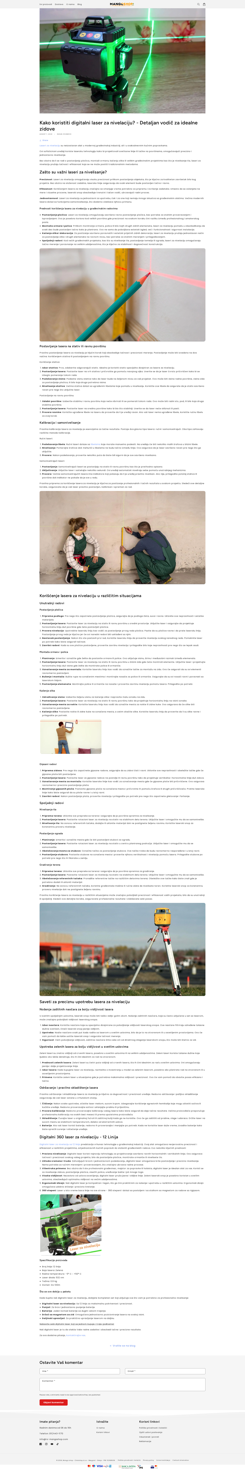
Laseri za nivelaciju (50, 145)
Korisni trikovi (103, 1432)
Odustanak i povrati (149, 1437)
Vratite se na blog (124, 1345)
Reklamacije (145, 1441)
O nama (100, 1428)
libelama (95, 444)
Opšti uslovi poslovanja (150, 1432)
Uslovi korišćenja (163, 1460)
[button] (198, 4)
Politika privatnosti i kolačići (153, 1428)
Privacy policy (148, 1460)
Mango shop (68, 1460)
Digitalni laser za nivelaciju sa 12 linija (60, 1144)
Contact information (181, 1460)
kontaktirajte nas (75, 1335)
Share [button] (45, 140)
